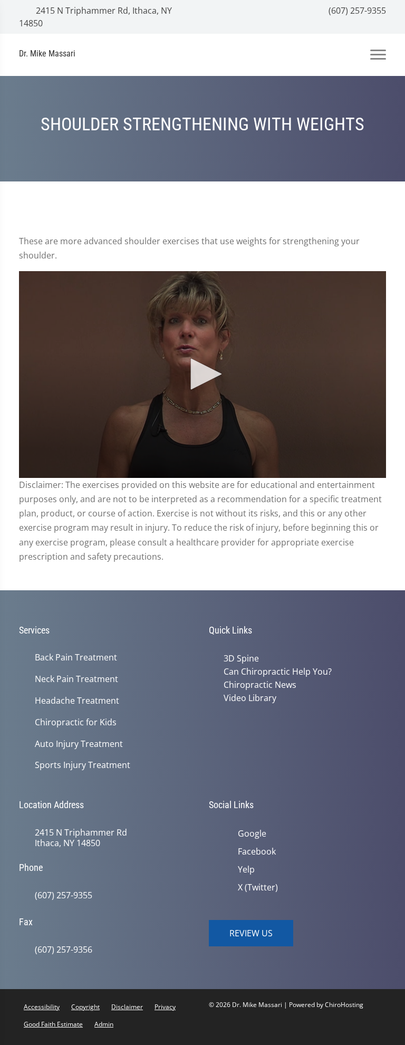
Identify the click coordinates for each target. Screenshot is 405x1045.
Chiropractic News (260, 685)
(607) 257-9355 (356, 10)
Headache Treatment (77, 700)
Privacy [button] (165, 1006)
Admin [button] (103, 1024)
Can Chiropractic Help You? (278, 671)
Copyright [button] (85, 1006)
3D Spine (241, 658)
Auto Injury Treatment (79, 744)
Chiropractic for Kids (76, 722)
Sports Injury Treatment (82, 765)
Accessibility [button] (42, 1006)
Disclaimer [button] (127, 1006)
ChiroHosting (344, 1004)
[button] (202, 374)
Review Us (251, 933)
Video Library (250, 698)
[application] (202, 374)
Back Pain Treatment (76, 657)
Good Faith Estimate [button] (53, 1024)
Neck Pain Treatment (76, 679)
